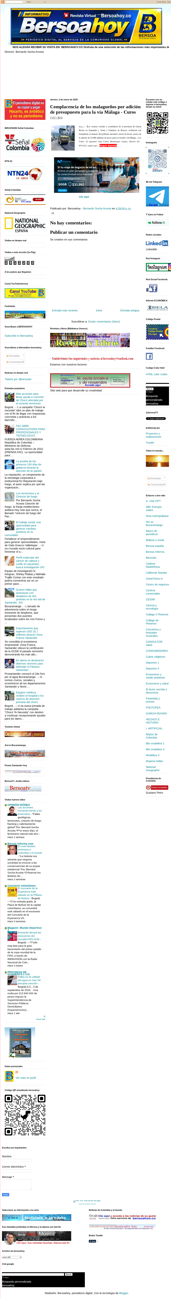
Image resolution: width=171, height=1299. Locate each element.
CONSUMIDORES (157, 650)
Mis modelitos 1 (155, 743)
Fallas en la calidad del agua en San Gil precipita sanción (29, 980)
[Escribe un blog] (54, 118)
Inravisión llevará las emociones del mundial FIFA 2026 (29, 936)
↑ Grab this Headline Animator (87, 1204)
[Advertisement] (85, 76)
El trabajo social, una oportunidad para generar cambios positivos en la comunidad (23, 529)
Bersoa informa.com (20, 843)
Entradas (14, 355)
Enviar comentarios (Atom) (104, 321)
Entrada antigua (129, 310)
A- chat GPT (153, 501)
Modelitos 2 (153, 755)
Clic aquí (84, 196)
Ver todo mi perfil (26, 1077)
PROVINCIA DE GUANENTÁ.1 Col (18, 973)
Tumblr (150, 442)
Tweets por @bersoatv (18, 379)
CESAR (150, 599)
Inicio (99, 310)
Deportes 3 (152, 668)
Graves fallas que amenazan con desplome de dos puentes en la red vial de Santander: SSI (25, 596)
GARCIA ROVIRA (156, 713)
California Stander (156, 572)
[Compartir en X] (56, 118)
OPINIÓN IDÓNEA (18, 804)
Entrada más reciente (65, 310)
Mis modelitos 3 (155, 749)
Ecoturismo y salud (157, 683)
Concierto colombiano (21, 885)
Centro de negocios (157, 584)
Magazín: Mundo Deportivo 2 (24, 928)
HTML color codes (156, 374)
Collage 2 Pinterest (157, 614)
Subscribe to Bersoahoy (19, 335)
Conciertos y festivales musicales (153, 632)
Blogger (123, 1293)
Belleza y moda (155, 540)
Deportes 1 (152, 662)
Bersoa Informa (155, 551)
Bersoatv (151, 557)
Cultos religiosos (155, 656)
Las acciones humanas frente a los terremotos (30, 810)
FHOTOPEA (153, 707)
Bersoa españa (155, 545)
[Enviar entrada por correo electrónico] (52, 212)
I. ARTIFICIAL (154, 728)
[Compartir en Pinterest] (61, 118)
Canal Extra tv (154, 578)
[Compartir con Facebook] (59, 118)
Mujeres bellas (154, 761)
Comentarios (16, 361)
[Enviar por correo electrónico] (51, 118)
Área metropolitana (157, 515)
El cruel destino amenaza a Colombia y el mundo (30, 849)
